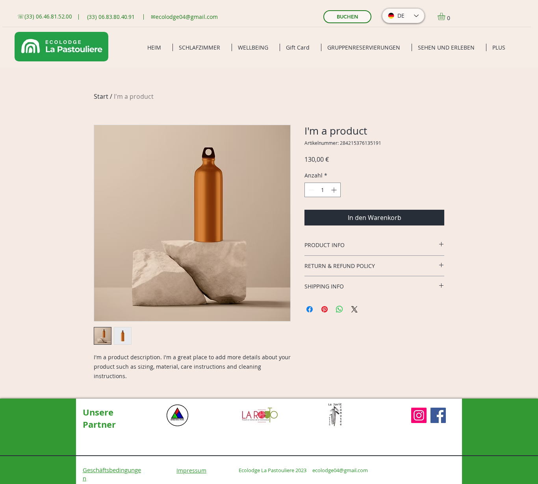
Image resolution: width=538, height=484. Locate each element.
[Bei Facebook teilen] (309, 309)
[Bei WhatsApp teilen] (339, 309)
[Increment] (334, 190)
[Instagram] (419, 415)
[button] (446, 16)
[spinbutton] (322, 190)
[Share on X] (354, 309)
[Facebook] (438, 415)
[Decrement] (310, 190)
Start (101, 96)
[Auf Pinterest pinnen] (324, 309)
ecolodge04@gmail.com (187, 16)
